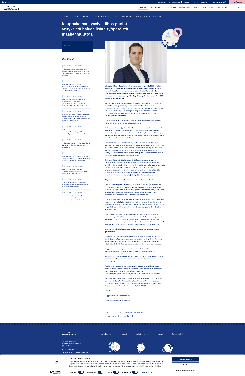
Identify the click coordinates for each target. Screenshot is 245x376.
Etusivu (65, 16)
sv (12, 2)
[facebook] (118, 316)
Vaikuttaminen (157, 8)
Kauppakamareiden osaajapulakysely (117, 295)
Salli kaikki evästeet (185, 359)
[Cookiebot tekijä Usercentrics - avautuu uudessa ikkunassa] (56, 372)
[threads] (132, 316)
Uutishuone (142, 8)
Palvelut (196, 8)
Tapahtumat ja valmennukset (177, 8)
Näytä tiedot (145, 372)
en (9, 2)
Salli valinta (185, 365)
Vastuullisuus (208, 8)
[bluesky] (128, 316)
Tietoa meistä (221, 8)
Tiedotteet (87, 16)
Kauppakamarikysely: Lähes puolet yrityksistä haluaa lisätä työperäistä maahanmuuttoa (127, 16)
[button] (149, 8)
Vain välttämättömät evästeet (185, 370)
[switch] (100, 372)
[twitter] (121, 316)
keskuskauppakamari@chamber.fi (76, 352)
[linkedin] (125, 316)
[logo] (11, 8)
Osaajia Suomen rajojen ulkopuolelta (117, 300)
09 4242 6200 (70, 350)
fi (5, 2)
